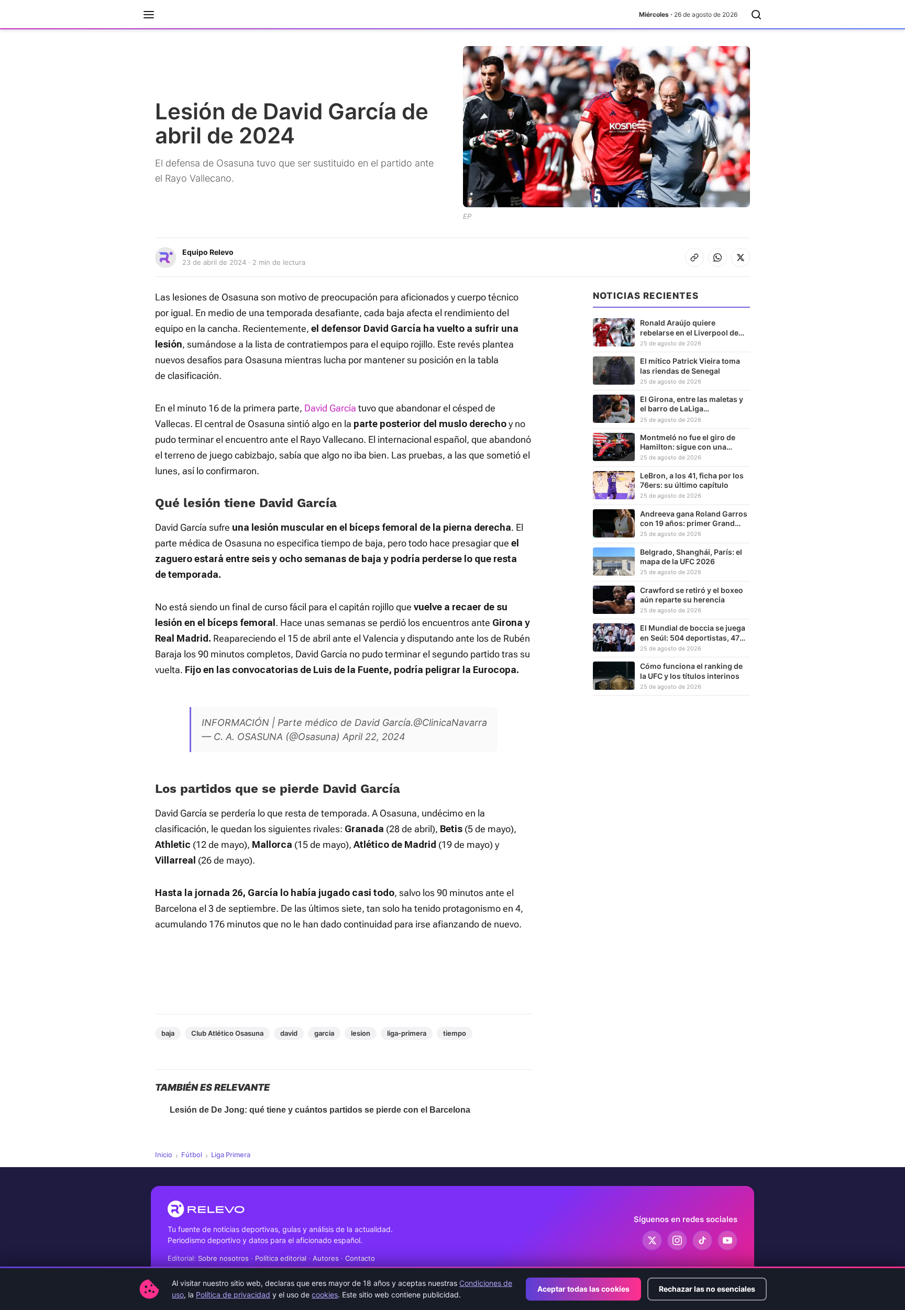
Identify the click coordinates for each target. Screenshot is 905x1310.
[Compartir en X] (740, 257)
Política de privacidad (233, 1294)
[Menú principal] (148, 14)
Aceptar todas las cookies (583, 1288)
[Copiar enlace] (694, 257)
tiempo (454, 1033)
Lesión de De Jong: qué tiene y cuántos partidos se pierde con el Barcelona (320, 1109)
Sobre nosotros (223, 1258)
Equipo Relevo (208, 252)
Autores (326, 1258)
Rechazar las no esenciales (707, 1288)
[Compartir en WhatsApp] (717, 257)
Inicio (163, 1154)
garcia (324, 1033)
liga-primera (406, 1033)
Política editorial (280, 1258)
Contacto (360, 1258)
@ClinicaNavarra (450, 722)
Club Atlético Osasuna (227, 1033)
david (288, 1033)
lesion (360, 1033)
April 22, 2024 (374, 736)
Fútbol (191, 1154)
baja (167, 1033)
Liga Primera (230, 1154)
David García (330, 407)
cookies (325, 1294)
